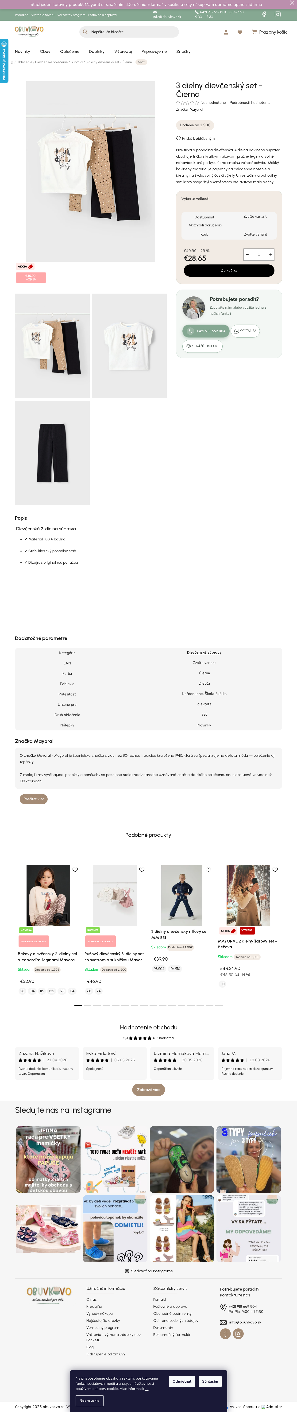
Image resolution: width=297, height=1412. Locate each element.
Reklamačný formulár (172, 1334)
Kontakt (159, 1299)
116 (42, 991)
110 (222, 984)
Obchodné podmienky (172, 1313)
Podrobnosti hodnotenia (250, 102)
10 (172, 1005)
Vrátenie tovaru (42, 15)
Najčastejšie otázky (103, 1320)
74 (98, 991)
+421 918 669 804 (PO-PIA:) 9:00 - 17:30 (219, 14)
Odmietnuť (182, 1381)
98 (22, 991)
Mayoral (196, 109)
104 (32, 991)
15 (219, 1005)
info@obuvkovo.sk (167, 17)
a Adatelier (270, 1406)
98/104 (159, 968)
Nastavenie (90, 1400)
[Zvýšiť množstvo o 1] (270, 254)
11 (181, 1005)
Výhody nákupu (99, 1313)
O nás (91, 1299)
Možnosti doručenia (205, 225)
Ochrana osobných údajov (175, 1320)
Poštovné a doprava (102, 15)
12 (191, 1005)
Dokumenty (163, 1327)
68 (89, 991)
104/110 (175, 968)
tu (147, 1388)
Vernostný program (71, 15)
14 (209, 1005)
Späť (141, 62)
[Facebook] (264, 14)
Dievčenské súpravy (204, 652)
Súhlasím (210, 1381)
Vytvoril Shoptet (243, 1406)
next (278, 932)
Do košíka (229, 270)
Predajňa (21, 15)
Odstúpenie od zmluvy (105, 1354)
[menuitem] (22, 51)
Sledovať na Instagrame (152, 1271)
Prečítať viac (33, 799)
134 (72, 991)
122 (51, 991)
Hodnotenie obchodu (148, 1027)
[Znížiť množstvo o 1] (247, 254)
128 (62, 991)
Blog (90, 1347)
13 (200, 1005)
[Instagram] (277, 14)
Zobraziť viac (148, 1089)
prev (19, 932)
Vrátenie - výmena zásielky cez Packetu (113, 1337)
